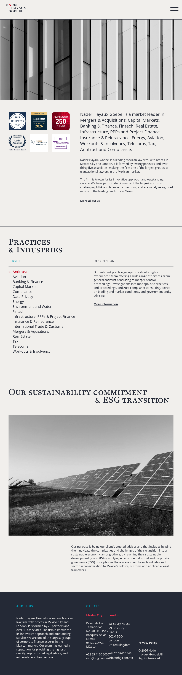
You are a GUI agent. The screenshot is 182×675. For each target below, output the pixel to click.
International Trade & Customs (38, 326)
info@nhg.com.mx (98, 658)
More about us (90, 201)
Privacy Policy (147, 643)
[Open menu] (174, 9)
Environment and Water (32, 306)
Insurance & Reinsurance (33, 321)
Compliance (22, 291)
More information (106, 304)
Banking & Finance (28, 281)
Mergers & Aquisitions (31, 331)
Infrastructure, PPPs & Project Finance (44, 316)
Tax (15, 341)
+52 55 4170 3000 (97, 654)
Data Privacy (23, 296)
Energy (18, 301)
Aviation (19, 276)
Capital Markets (25, 286)
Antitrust (20, 271)
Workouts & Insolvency (31, 351)
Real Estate (22, 336)
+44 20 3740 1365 (120, 653)
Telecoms (20, 346)
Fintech (19, 311)
